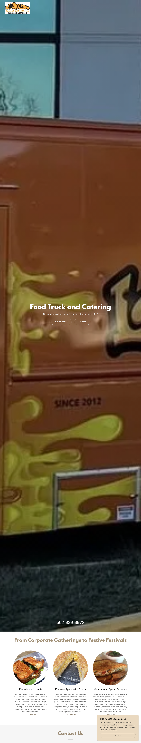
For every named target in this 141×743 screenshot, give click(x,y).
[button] (30, 715)
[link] (17, 2)
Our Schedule (61, 322)
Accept (118, 735)
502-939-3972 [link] (70, 622)
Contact (82, 322)
